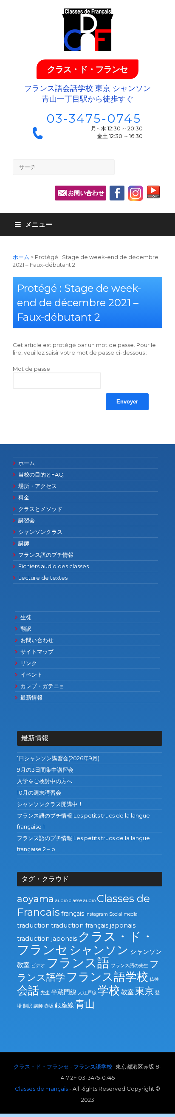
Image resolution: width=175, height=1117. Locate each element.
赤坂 (49, 1006)
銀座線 (64, 1005)
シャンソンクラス (40, 531)
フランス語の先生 (129, 965)
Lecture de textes (43, 577)
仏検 (154, 979)
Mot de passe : (33, 368)
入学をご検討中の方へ (44, 781)
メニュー (38, 224)
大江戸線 (87, 993)
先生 (45, 993)
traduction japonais (47, 938)
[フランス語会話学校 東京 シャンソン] (87, 29)
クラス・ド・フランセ (87, 69)
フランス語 (78, 962)
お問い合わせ (37, 640)
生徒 (25, 617)
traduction (33, 925)
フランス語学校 (107, 977)
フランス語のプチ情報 (45, 554)
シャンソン (99, 950)
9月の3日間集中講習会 (45, 769)
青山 (85, 1004)
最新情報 (31, 697)
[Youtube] (153, 194)
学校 (109, 990)
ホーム (21, 257)
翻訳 (25, 628)
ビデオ (38, 965)
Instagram (96, 914)
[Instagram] (135, 198)
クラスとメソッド (40, 508)
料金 (23, 497)
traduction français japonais (93, 925)
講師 (23, 543)
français (72, 913)
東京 (144, 990)
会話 (28, 990)
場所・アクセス (37, 485)
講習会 (26, 520)
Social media (123, 914)
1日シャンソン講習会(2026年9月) (58, 758)
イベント (31, 674)
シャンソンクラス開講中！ (50, 804)
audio (61, 900)
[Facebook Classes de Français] (117, 193)
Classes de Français (41, 1088)
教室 (127, 992)
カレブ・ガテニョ (42, 686)
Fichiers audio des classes (53, 566)
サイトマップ (37, 651)
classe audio (82, 900)
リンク (28, 663)
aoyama (35, 898)
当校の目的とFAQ (41, 474)
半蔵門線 (63, 992)
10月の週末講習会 (39, 792)
